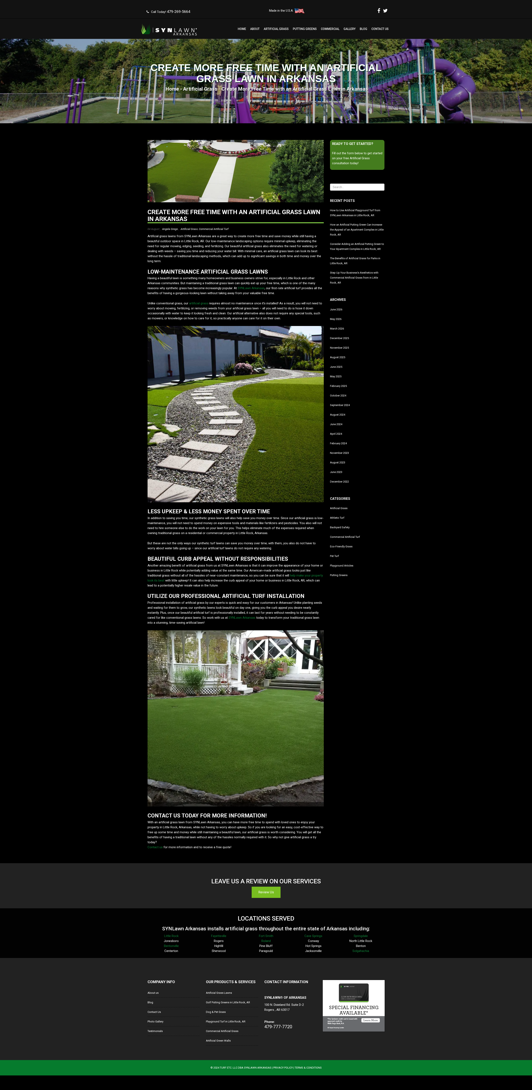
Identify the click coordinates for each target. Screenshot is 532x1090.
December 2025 (339, 338)
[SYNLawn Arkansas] (169, 28)
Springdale (361, 936)
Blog (363, 29)
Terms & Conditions (308, 1067)
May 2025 (335, 376)
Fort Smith (266, 936)
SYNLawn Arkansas (251, 288)
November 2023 (339, 452)
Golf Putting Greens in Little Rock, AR (228, 1002)
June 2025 (336, 366)
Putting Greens (305, 29)
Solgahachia (360, 951)
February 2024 (338, 443)
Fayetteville (218, 936)
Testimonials (155, 1031)
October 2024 (338, 395)
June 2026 (336, 309)
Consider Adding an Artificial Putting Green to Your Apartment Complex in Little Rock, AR (357, 246)
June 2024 (336, 424)
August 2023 (337, 462)
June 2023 (336, 472)
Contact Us (380, 29)
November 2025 (339, 347)
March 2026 (337, 328)
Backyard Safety (340, 527)
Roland (266, 941)
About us (153, 992)
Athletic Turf (337, 517)
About (255, 29)
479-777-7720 (278, 1026)
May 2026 (335, 319)
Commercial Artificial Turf (213, 229)
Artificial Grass (276, 29)
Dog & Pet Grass (216, 1011)
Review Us (266, 892)
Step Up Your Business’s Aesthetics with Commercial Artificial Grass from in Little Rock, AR (354, 277)
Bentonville (171, 946)
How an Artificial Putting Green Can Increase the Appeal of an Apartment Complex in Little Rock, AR (357, 229)
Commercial (330, 29)
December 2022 (339, 481)
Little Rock (171, 936)
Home (242, 29)
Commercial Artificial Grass (222, 1031)
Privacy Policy (283, 1067)
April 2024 (336, 433)
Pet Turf (334, 556)
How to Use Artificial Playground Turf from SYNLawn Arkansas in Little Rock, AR (355, 213)
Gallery (350, 29)
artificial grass (198, 303)
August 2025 (337, 357)
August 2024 (337, 414)
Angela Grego (170, 229)
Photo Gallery (155, 1021)
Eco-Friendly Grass (341, 546)
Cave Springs (313, 936)
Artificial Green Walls (218, 1040)
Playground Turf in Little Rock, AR (225, 1021)
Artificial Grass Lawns (219, 992)
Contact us (155, 847)
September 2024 (340, 405)
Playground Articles (341, 565)
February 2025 (338, 386)
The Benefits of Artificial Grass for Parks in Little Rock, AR (355, 261)
